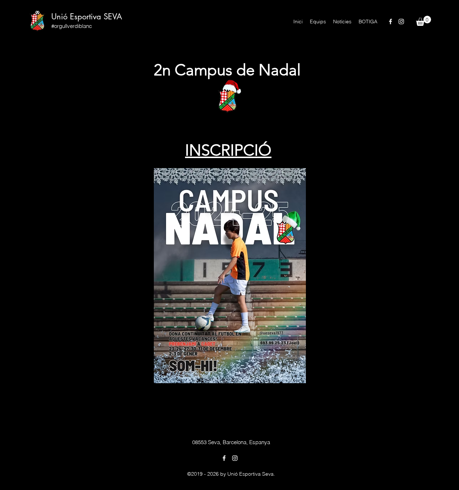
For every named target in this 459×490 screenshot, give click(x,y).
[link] (423, 21)
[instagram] (401, 21)
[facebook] (390, 21)
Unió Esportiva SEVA (86, 16)
